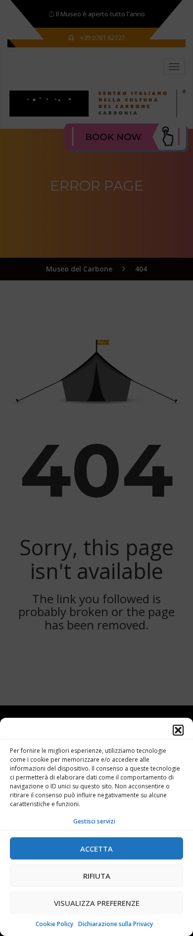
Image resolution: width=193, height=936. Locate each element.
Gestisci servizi (94, 821)
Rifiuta (96, 876)
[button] (178, 730)
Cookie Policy (54, 924)
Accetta (96, 849)
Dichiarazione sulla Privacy (115, 924)
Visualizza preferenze (97, 903)
